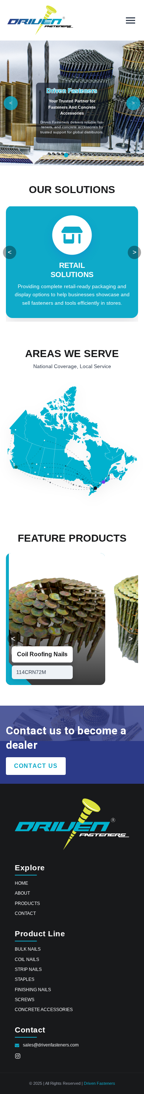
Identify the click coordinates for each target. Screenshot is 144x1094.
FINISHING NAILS (33, 989)
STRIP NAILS (28, 969)
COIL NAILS (27, 959)
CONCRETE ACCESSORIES (44, 1009)
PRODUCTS (27, 903)
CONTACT (25, 913)
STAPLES (24, 979)
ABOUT (22, 893)
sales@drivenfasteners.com (51, 1045)
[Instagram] (18, 1057)
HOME (21, 883)
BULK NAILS (28, 949)
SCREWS (24, 999)
